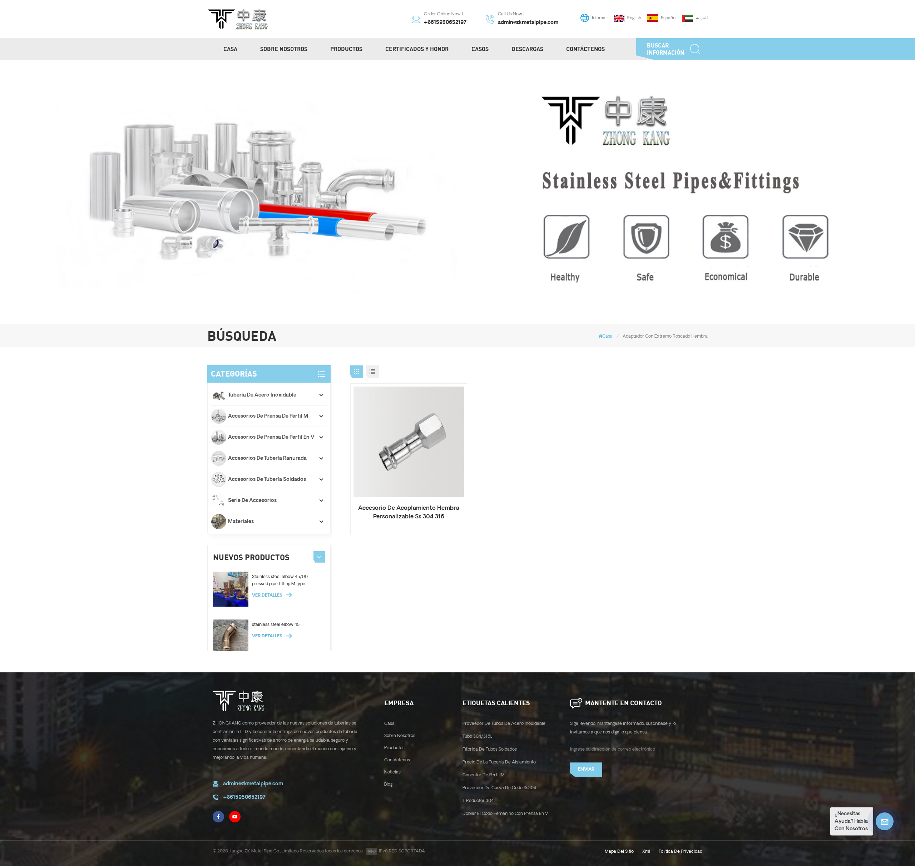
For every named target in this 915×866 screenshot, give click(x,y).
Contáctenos (585, 49)
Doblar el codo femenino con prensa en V (505, 813)
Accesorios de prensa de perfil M (268, 416)
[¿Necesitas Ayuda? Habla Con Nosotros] (885, 821)
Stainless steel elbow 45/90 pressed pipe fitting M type (280, 580)
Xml (646, 851)
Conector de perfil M (484, 775)
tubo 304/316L (478, 736)
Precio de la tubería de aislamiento (499, 762)
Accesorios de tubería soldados (267, 479)
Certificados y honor (417, 49)
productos (346, 49)
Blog (388, 784)
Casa (230, 49)
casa (389, 723)
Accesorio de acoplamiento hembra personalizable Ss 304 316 (408, 512)
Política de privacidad (680, 851)
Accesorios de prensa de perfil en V (271, 437)
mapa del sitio (619, 851)
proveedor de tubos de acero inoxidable (504, 723)
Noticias (392, 772)
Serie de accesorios (252, 500)
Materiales (241, 521)
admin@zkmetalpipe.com (528, 23)
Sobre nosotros (283, 49)
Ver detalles (267, 595)
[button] (319, 557)
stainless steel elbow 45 (276, 624)
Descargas (527, 49)
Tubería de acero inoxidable (262, 395)
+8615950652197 (445, 23)
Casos (480, 49)
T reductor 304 (478, 800)
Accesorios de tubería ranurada (267, 458)
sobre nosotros (399, 735)
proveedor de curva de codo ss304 (499, 788)
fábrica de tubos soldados (490, 749)
